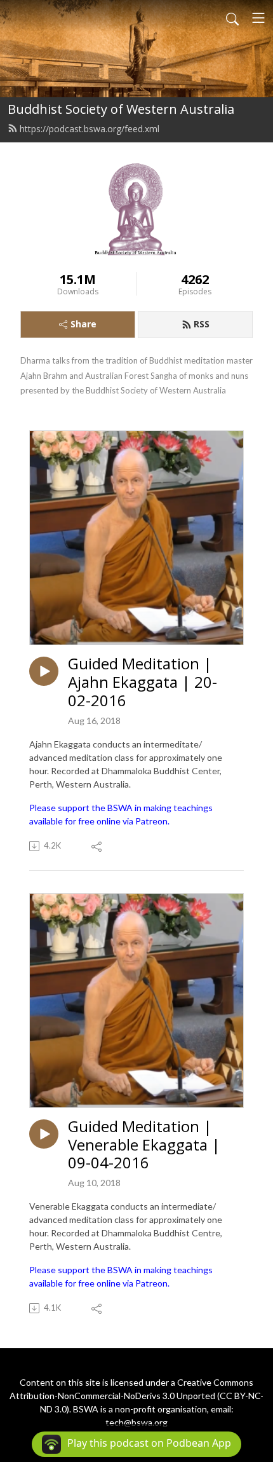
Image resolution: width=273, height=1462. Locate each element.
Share (83, 324)
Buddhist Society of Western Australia (121, 109)
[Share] (97, 846)
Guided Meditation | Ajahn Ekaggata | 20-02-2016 (142, 682)
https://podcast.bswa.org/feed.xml (89, 129)
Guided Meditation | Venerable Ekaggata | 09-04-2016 (144, 1144)
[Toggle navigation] (258, 18)
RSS (202, 324)
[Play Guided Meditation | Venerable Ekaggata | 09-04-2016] (43, 1134)
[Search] (232, 18)
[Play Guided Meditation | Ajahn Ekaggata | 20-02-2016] (43, 671)
